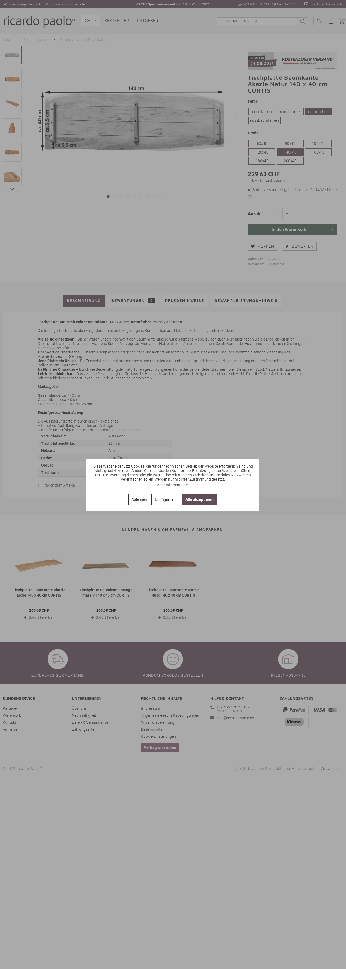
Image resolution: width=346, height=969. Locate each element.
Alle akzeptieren (199, 499)
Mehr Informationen (173, 485)
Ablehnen (139, 499)
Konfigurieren (166, 500)
